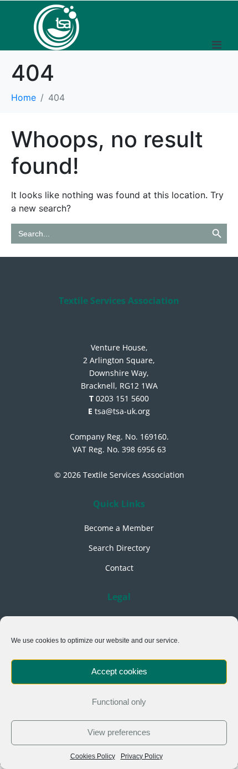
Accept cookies (119, 671)
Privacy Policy (142, 756)
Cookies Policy (92, 756)
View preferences (119, 732)
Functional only (119, 701)
